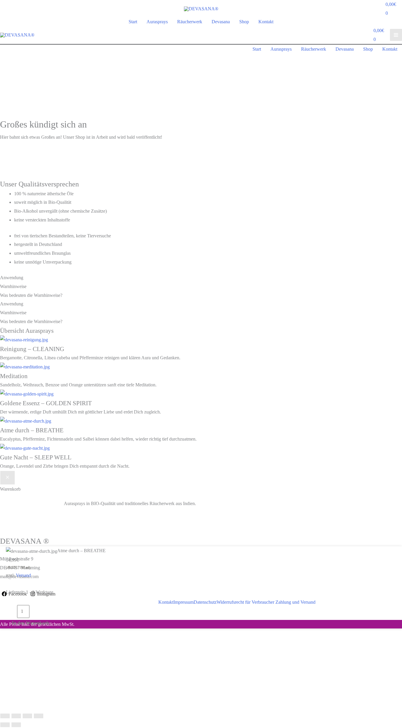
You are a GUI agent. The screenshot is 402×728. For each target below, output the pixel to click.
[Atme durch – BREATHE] (25, 420)
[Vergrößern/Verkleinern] (5, 716)
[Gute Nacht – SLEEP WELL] (25, 447)
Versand (23, 575)
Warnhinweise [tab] (13, 286)
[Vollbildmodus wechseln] (16, 716)
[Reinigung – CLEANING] (24, 339)
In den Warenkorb (30, 623)
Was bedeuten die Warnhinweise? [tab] (31, 295)
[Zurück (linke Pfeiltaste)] (5, 724)
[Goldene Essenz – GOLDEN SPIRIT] (27, 393)
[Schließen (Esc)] (39, 716)
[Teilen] (27, 716)
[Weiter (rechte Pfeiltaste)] (16, 724)
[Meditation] (25, 366)
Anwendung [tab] (11, 277)
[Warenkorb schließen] (7, 478)
